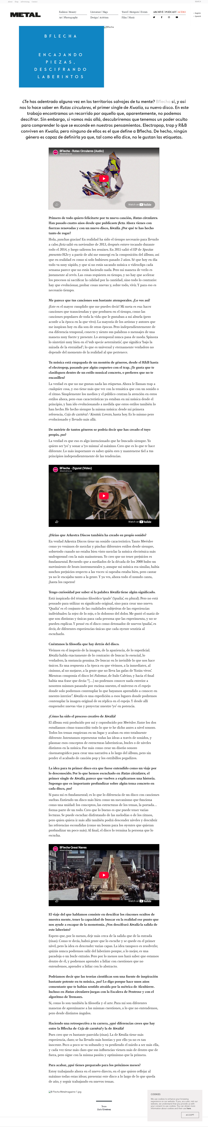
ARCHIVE (158, 12)
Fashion (63, 12)
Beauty (72, 12)
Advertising (25, 2)
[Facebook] (161, 17)
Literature (95, 12)
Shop (16, 2)
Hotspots (134, 12)
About (10, 2)
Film (124, 17)
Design (94, 17)
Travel (125, 12)
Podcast (170, 12)
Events (144, 12)
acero (182, 12)
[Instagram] (169, 17)
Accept (190, 1115)
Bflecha (163, 102)
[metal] (25, 14)
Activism (104, 17)
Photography (71, 17)
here (189, 1109)
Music (131, 17)
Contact (34, 2)
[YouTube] (177, 17)
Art (60, 17)
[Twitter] (154, 17)
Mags (105, 12)
